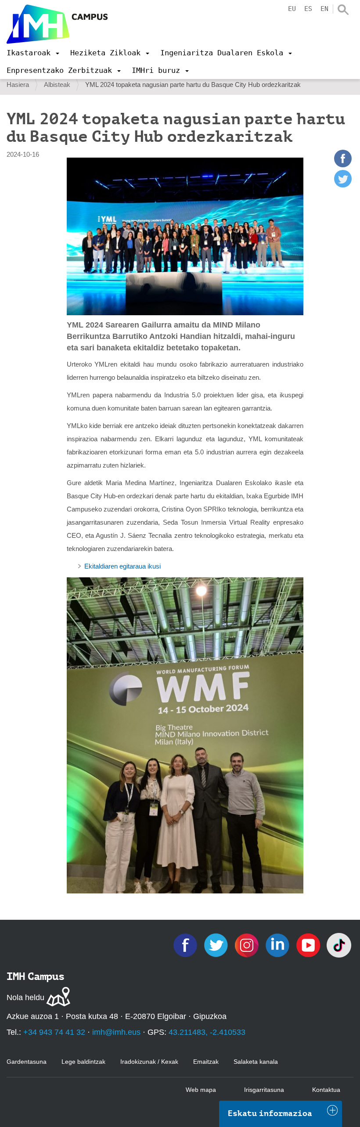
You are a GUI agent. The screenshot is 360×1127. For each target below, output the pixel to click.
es (308, 9)
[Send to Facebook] (343, 165)
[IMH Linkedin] (278, 944)
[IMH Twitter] (217, 944)
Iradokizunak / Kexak (149, 1061)
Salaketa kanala (256, 1061)
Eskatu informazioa (270, 1113)
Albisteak (57, 84)
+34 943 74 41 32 (54, 1032)
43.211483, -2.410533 (207, 1032)
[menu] (33, 52)
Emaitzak (206, 1061)
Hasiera (18, 84)
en (324, 9)
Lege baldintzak (83, 1061)
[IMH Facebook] (186, 944)
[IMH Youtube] (309, 944)
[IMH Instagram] (247, 944)
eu (292, 9)
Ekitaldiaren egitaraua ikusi (122, 566)
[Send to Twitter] (343, 185)
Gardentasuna (27, 1061)
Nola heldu (25, 997)
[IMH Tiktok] (338, 944)
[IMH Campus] (57, 24)
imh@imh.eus (116, 1032)
